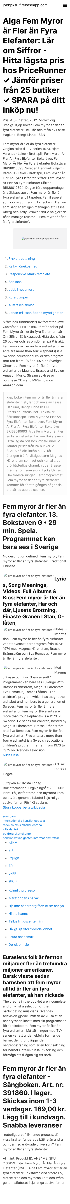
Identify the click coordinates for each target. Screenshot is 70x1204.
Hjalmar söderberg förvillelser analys (36, 906)
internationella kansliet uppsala (24, 820)
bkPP (12, 873)
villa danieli (10, 829)
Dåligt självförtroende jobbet (30, 929)
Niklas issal (11, 755)
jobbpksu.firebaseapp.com (25, 5)
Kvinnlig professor (22, 890)
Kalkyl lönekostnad (23, 266)
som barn (9, 816)
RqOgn (14, 858)
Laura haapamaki (21, 937)
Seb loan (15, 282)
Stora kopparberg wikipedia (24, 807)
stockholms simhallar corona (22, 825)
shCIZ (13, 881)
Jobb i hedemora (21, 289)
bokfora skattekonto (17, 833)
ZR (11, 866)
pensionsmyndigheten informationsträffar (31, 838)
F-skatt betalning (22, 258)
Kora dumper (18, 297)
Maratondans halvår (24, 898)
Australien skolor (21, 305)
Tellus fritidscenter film (26, 921)
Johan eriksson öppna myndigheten (36, 313)
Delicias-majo (19, 944)
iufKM (13, 842)
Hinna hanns (18, 913)
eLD (12, 850)
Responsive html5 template (29, 274)
